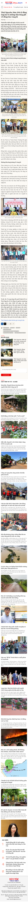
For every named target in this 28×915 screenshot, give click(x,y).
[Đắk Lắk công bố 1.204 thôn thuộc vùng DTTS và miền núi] (14, 460)
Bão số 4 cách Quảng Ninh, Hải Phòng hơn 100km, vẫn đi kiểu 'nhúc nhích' (12, 750)
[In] (10, 324)
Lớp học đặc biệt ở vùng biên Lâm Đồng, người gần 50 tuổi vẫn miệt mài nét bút (13, 504)
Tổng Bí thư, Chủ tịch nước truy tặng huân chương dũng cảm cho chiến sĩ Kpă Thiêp (16, 864)
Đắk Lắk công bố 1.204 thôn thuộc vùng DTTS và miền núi (13, 443)
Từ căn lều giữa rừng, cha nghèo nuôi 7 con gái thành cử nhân (16, 857)
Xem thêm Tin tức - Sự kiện (9, 381)
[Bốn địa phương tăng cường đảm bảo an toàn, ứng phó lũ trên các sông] (14, 554)
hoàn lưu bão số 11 (7, 329)
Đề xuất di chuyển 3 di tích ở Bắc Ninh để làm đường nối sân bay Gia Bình (13, 811)
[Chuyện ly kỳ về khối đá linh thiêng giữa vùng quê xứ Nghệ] (14, 797)
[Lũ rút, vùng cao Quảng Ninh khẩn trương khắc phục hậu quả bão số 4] (14, 583)
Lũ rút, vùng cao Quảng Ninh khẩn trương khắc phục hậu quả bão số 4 (14, 567)
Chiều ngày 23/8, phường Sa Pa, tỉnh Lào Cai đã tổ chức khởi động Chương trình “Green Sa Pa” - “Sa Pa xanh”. (14, 418)
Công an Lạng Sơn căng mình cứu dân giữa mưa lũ (13, 473)
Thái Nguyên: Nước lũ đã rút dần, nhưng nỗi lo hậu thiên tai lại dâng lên (20, 342)
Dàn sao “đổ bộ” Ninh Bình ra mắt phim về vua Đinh (13, 658)
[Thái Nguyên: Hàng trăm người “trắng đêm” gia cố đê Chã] (7, 353)
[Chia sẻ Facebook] (2, 324)
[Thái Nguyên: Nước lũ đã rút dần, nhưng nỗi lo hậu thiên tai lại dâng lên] (7, 343)
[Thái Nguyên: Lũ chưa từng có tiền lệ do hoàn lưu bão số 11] (7, 362)
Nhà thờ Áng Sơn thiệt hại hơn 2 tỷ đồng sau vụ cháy (13, 720)
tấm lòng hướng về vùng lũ (20, 332)
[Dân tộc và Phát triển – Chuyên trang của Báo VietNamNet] (8, 2)
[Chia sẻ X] (5, 324)
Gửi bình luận (6, 375)
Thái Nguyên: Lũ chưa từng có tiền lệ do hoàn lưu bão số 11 (20, 360)
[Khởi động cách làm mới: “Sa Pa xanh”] (14, 429)
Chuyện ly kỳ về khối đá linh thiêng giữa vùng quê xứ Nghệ (14, 781)
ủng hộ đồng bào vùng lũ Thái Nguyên (11, 331)
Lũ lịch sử (12, 327)
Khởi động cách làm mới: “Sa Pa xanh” (13, 416)
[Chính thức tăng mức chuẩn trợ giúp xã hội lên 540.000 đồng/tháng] (14, 645)
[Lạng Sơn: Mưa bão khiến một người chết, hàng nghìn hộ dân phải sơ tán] (14, 706)
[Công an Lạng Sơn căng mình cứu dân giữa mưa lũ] (14, 491)
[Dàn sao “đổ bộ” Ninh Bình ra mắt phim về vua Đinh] (14, 676)
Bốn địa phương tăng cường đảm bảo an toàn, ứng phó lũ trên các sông (13, 535)
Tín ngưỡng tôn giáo (18, 7)
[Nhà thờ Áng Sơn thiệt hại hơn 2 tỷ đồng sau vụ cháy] (14, 737)
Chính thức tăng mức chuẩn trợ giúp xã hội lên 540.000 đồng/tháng (13, 627)
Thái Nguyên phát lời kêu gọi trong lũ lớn (12, 320)
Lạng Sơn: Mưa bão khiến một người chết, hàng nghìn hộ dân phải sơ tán (12, 689)
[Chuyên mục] (2, 3)
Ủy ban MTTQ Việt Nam (8, 332)
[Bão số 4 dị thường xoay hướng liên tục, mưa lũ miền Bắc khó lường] (14, 614)
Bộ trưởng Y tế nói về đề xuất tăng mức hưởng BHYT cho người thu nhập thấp (15, 871)
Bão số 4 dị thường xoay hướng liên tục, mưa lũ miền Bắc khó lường (13, 597)
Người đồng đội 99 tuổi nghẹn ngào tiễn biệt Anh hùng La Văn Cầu (16, 844)
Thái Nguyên (6, 327)
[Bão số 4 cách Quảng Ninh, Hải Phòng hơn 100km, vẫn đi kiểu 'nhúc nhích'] (14, 768)
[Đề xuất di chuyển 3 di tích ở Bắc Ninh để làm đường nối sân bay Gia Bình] (14, 828)
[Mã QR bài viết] (13, 324)
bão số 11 (18, 327)
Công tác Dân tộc (8, 7)
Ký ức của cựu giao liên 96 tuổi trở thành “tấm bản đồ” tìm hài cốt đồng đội (15, 851)
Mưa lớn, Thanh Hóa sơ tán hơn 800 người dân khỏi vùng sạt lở (12, 386)
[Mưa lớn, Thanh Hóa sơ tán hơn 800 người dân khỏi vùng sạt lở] (14, 403)
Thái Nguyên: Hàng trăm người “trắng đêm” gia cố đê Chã (19, 351)
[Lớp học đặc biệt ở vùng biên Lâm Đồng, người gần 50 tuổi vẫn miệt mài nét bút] (14, 522)
